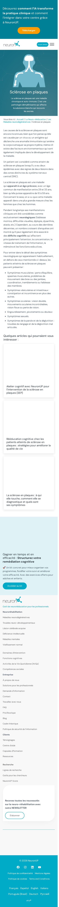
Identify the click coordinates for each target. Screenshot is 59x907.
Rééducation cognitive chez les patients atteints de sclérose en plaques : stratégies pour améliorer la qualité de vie (28, 443)
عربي (28, 899)
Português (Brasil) (17, 893)
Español (24, 888)
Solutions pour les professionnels (18, 685)
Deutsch (33, 893)
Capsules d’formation (13, 751)
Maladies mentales (11, 639)
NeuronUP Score (10, 781)
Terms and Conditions (39, 878)
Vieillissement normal (12, 644)
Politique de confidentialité (20, 873)
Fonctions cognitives (12, 658)
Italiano (44, 888)
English (34, 888)
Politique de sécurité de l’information (20, 729)
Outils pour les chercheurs (15, 775)
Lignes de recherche (12, 770)
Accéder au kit (14, 585)
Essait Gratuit (42, 44)
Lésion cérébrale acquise (14, 628)
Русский (44, 893)
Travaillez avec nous (12, 701)
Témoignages (9, 740)
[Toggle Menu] (52, 44)
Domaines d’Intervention (14, 652)
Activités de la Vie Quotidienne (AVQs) (21, 663)
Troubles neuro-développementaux (19, 623)
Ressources (8, 756)
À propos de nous (11, 680)
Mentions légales (42, 873)
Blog (5, 718)
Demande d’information (14, 691)
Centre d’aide (9, 745)
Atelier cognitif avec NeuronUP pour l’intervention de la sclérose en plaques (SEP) (27, 390)
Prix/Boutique (9, 712)
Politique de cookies (17, 878)
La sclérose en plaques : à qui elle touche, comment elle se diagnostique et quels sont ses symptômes (24, 500)
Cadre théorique (10, 723)
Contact (6, 696)
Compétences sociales (13, 669)
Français (13, 888)
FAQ (4, 707)
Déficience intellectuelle (13, 633)
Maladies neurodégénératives (16, 617)
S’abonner (15, 815)
